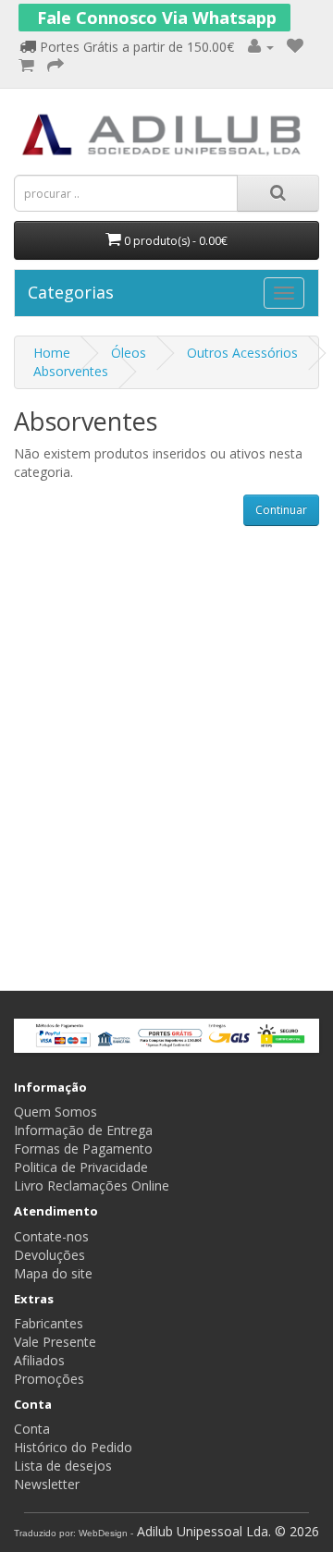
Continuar (281, 510)
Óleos (128, 352)
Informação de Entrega (83, 1130)
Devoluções (49, 1255)
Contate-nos (51, 1236)
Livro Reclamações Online (91, 1185)
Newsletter (47, 1484)
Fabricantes (48, 1323)
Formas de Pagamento (83, 1148)
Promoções (49, 1378)
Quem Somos (55, 1111)
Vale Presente (55, 1341)
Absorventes (70, 371)
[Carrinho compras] (26, 66)
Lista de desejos (63, 1465)
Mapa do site (53, 1273)
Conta (32, 1428)
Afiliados (39, 1360)
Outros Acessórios (242, 352)
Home (51, 352)
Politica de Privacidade (81, 1167)
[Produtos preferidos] (295, 46)
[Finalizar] (55, 66)
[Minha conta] (261, 46)
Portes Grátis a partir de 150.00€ (135, 46)
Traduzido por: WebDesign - (73, 1533)
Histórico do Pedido (73, 1447)
